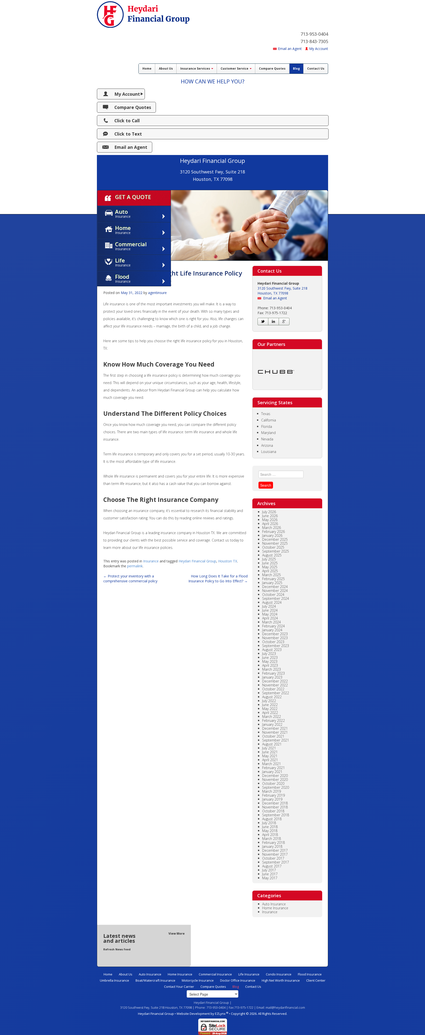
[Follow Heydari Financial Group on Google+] (284, 321)
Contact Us (315, 68)
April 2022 (270, 712)
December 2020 (275, 775)
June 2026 (270, 515)
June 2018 (270, 826)
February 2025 (273, 578)
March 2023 (271, 669)
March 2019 (271, 791)
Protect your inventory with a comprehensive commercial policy (130, 578)
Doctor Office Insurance (237, 980)
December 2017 (275, 850)
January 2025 (272, 582)
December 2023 (275, 634)
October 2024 (273, 594)
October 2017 (273, 858)
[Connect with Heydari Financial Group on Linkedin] (273, 321)
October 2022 (273, 689)
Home (147, 68)
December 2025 (275, 539)
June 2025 (270, 563)
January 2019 (272, 799)
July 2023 (269, 653)
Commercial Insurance (215, 974)
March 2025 (271, 574)
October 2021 (273, 736)
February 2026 (273, 531)
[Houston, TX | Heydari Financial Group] (143, 13)
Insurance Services (195, 68)
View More (176, 933)
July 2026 (269, 512)
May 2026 (269, 519)
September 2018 (275, 815)
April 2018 (270, 834)
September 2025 (275, 551)
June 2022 (270, 704)
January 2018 (272, 846)
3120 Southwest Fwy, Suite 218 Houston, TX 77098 (282, 290)
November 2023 (275, 637)
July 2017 (269, 870)
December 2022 (275, 681)
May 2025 (269, 567)
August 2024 (272, 602)
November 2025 (275, 543)
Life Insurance (248, 974)
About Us (166, 68)
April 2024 (270, 618)
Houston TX (227, 561)
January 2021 (272, 771)
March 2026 (271, 527)
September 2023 (275, 645)
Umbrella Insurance (114, 980)
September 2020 (275, 787)
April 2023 (270, 665)
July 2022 (269, 700)
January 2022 (272, 724)
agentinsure (157, 292)
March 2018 (271, 838)
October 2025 (273, 547)
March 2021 (271, 763)
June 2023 (270, 657)
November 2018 (275, 807)
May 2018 (269, 830)
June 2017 (270, 874)
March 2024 (271, 622)
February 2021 (273, 767)
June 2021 (270, 752)
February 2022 (273, 720)
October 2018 (273, 811)
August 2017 (272, 866)
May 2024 (269, 614)
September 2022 (275, 693)
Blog (296, 68)
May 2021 (269, 756)
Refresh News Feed (117, 949)
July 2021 (269, 748)
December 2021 (275, 728)
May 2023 (269, 661)
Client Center (315, 980)
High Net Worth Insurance (281, 980)
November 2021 (275, 732)
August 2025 (272, 555)
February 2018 (273, 842)
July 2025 (269, 559)
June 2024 (270, 610)
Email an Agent (290, 48)
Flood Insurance (310, 974)
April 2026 (270, 523)
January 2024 (272, 630)
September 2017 (275, 862)
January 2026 (272, 535)
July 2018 (269, 822)
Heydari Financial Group (197, 561)
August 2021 (272, 744)
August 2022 (272, 697)
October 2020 (273, 783)
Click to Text (128, 134)
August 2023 (272, 649)
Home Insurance (275, 908)
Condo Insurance (278, 974)
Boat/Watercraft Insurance (155, 980)
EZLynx (220, 1013)
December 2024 (275, 586)
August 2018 (272, 819)
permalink (135, 566)
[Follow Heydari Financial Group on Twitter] (263, 321)
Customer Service (235, 68)
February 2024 (273, 626)
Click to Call (127, 121)
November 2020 (275, 779)
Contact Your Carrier (179, 986)
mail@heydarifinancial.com (285, 1007)
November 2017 (275, 854)
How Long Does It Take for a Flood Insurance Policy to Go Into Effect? (218, 578)
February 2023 (273, 673)
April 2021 (270, 759)
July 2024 (269, 606)
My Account (318, 48)
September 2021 (275, 740)
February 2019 (273, 795)
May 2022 (269, 708)
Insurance (151, 561)
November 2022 (275, 685)
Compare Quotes (272, 68)
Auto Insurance (274, 904)
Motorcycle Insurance (198, 980)
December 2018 (275, 803)
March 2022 (271, 716)
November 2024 (275, 590)
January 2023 (272, 677)
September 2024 (275, 598)
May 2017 (269, 878)
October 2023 (273, 641)
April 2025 (270, 571)
